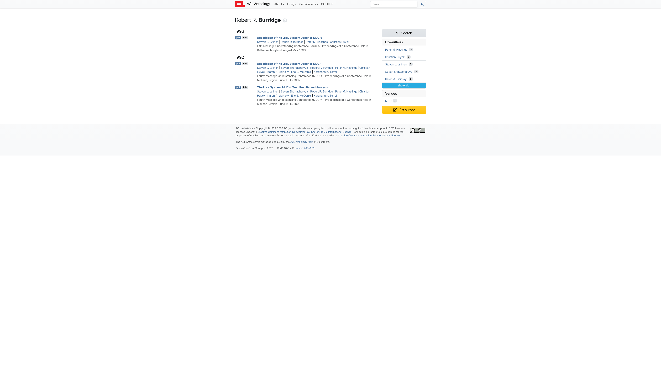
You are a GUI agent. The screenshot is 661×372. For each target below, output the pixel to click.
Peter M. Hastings (317, 42)
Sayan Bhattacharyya (294, 67)
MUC (388, 100)
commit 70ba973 (304, 148)
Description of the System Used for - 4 (290, 63)
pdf (238, 37)
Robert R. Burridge (292, 42)
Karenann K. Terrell (325, 72)
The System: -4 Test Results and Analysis (292, 87)
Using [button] (290, 4)
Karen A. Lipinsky (278, 72)
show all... (404, 85)
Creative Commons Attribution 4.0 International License (369, 135)
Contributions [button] (307, 4)
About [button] (278, 4)
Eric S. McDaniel (301, 72)
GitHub (328, 4)
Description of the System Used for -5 (290, 37)
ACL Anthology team (301, 141)
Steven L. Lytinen (268, 42)
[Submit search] (422, 4)
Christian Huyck (339, 42)
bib (245, 37)
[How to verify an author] (284, 20)
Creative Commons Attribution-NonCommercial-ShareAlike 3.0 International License (305, 131)
